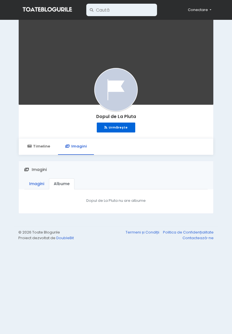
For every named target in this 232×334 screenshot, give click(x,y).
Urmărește (118, 127)
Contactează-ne (198, 238)
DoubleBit (65, 238)
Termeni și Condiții (143, 232)
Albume (62, 184)
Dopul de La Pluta (116, 116)
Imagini (79, 146)
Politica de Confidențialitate (188, 232)
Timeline (41, 146)
